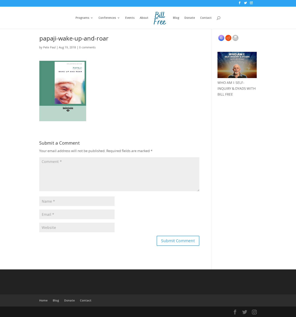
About (144, 18)
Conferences (107, 18)
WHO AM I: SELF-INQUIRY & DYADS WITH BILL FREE (236, 88)
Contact (206, 18)
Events (130, 18)
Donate (189, 18)
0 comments (87, 47)
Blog (176, 18)
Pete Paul (49, 47)
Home (43, 300)
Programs (82, 18)
